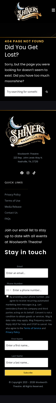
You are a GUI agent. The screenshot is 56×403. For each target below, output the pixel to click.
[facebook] (21, 172)
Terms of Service (32, 328)
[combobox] (8, 290)
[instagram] (28, 172)
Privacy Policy (13, 332)
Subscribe (28, 373)
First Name (17, 338)
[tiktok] (34, 172)
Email (20, 266)
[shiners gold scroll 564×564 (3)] (28, 2)
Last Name (17, 355)
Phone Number (15, 283)
